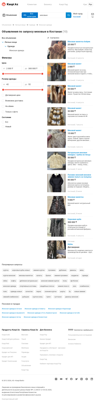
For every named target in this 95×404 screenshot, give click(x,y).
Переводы (25, 352)
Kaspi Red (5, 343)
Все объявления (9, 38)
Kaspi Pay (43, 335)
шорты (62, 291)
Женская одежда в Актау (11, 317)
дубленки (62, 270)
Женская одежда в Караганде (59, 309)
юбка (5, 281)
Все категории (31, 15)
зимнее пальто (63, 286)
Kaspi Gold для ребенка (10, 339)
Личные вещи (11, 42)
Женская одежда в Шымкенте (13, 313)
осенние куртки (50, 291)
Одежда (11, 46)
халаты (39, 275)
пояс (5, 291)
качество (29, 291)
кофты (13, 281)
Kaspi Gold (6, 335)
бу (70, 291)
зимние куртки (38, 270)
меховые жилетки (26, 275)
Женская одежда (16, 50)
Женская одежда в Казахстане (35, 317)
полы (65, 281)
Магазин (24, 335)
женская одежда (9, 286)
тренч (48, 297)
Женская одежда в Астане (12, 309)
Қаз (85, 4)
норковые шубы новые (21, 270)
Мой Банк (25, 348)
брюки (48, 275)
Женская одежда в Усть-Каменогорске (42, 313)
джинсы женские (71, 297)
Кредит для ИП (7, 357)
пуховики (51, 270)
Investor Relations (74, 344)
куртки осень (38, 297)
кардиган (74, 275)
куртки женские (9, 275)
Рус (90, 4)
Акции (23, 357)
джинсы (73, 270)
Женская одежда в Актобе (70, 313)
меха (82, 270)
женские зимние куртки (50, 281)
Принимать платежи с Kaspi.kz (51, 355)
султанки (58, 297)
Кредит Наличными (9, 361)
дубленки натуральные (28, 281)
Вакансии (72, 339)
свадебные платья (47, 286)
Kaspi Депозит (7, 348)
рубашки (25, 297)
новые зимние (79, 291)
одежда (85, 275)
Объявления (11, 15)
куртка (5, 270)
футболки (74, 281)
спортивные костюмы (28, 286)
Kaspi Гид (24, 370)
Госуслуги (25, 361)
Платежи (24, 343)
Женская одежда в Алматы (35, 309)
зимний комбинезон (11, 297)
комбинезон (84, 286)
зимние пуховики (61, 275)
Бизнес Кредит (45, 339)
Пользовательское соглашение (80, 335)
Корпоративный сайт (10, 399)
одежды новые (16, 291)
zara (74, 286)
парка (38, 291)
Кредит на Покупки (9, 352)
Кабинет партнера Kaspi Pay (50, 364)
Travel (23, 339)
